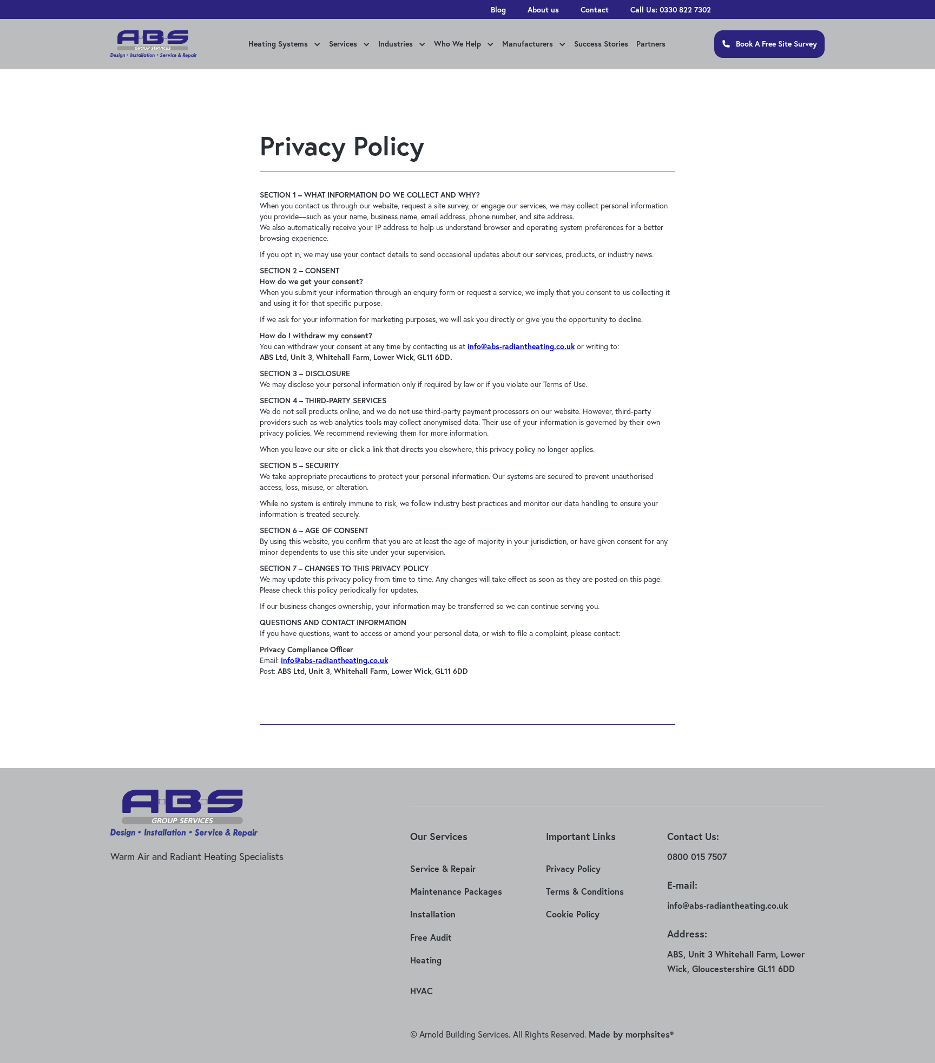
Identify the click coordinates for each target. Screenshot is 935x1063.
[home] (153, 44)
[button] (283, 45)
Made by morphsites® (631, 1034)
